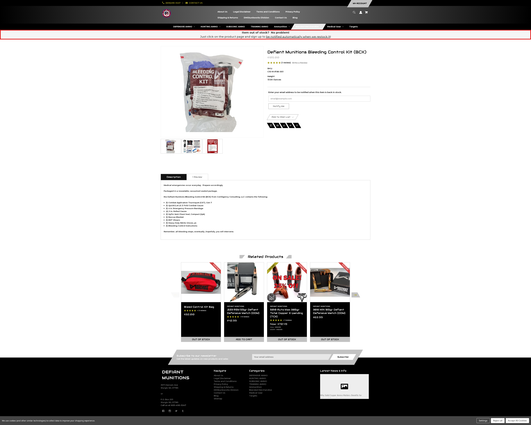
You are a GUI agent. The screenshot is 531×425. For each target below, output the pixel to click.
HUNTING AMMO (257, 378)
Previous (175, 295)
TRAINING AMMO (257, 384)
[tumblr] (183, 411)
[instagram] (170, 411)
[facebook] (163, 411)
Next (356, 295)
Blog (216, 396)
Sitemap (218, 398)
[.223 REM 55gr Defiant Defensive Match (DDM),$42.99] (244, 282)
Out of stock (201, 339)
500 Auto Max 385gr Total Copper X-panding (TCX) (286, 313)
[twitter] (176, 411)
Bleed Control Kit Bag (199, 306)
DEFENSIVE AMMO (258, 375)
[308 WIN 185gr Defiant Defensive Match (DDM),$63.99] (330, 282)
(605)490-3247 (173, 3)
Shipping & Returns (224, 387)
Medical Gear (256, 393)
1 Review (197, 177)
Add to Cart (244, 339)
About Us (218, 375)
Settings (483, 420)
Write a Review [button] (299, 63)
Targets (253, 396)
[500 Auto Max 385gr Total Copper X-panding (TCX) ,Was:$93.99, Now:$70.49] (287, 282)
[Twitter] (290, 125)
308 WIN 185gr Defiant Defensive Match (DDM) (329, 311)
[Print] (284, 125)
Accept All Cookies (517, 420)
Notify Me (278, 106)
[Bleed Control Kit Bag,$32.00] (201, 282)
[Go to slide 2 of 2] (276, 345)
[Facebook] (271, 125)
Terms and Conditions (225, 381)
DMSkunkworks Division (226, 390)
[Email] (277, 125)
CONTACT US (195, 3)
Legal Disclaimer (222, 378)
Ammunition (255, 387)
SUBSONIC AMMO (258, 381)
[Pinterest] (297, 125)
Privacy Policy (221, 384)
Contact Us (219, 393)
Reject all (497, 420)
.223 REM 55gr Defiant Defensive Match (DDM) (243, 311)
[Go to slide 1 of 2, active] (272, 345)
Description (174, 177)
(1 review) (286, 62)
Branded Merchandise (260, 390)
